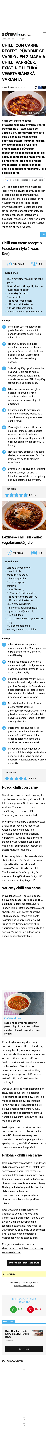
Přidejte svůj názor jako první (24, 1262)
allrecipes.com (10, 1248)
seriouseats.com (11, 1252)
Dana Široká (8, 87)
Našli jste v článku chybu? (24, 1286)
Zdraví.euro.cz (8, 39)
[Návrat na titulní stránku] (16, 32)
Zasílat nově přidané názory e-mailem (24, 1283)
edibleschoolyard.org (31, 1248)
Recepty (21, 39)
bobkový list (8, 1082)
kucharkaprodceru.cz (22, 1244)
